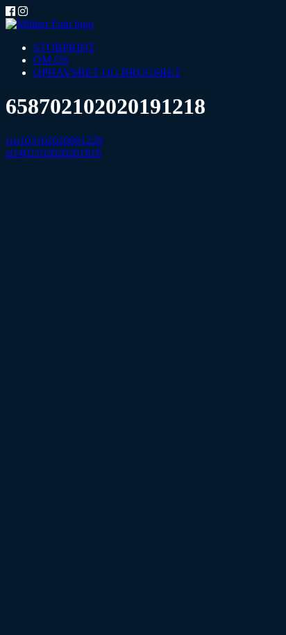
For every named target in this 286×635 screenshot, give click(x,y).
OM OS (51, 60)
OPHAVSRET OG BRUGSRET (107, 72)
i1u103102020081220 (54, 140)
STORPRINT (64, 47)
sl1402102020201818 (53, 153)
